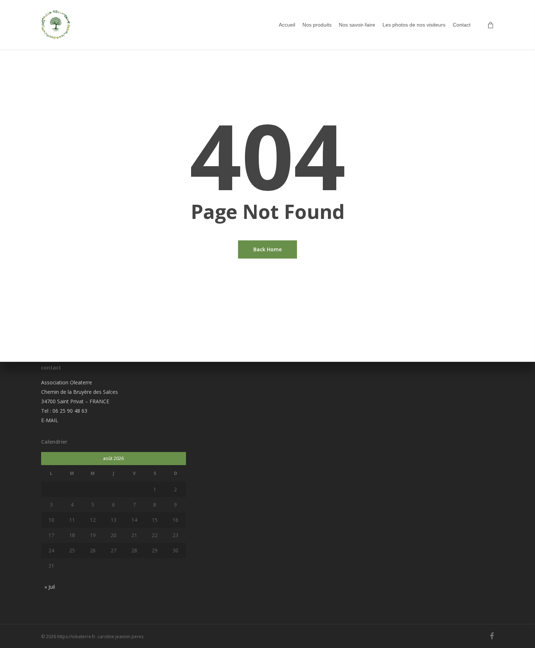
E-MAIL (49, 420)
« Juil (49, 586)
